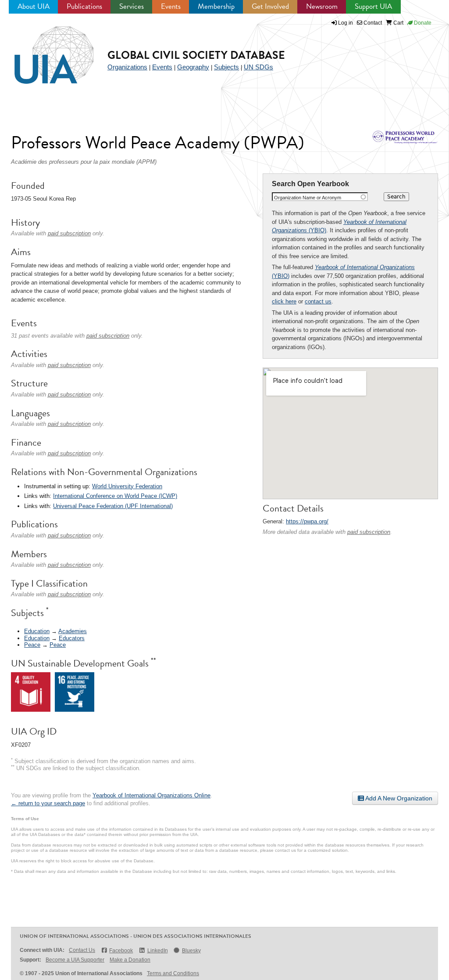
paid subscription (368, 532)
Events (171, 6)
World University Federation (127, 486)
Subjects (226, 67)
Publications (84, 6)
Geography (193, 67)
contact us (318, 301)
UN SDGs (258, 67)
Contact (372, 23)
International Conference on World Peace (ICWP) (115, 496)
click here (284, 301)
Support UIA (373, 6)
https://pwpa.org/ (307, 521)
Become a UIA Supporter (75, 960)
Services (131, 6)
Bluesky (191, 951)
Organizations (127, 67)
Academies (72, 631)
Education (37, 631)
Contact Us (82, 950)
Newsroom (322, 6)
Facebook (121, 951)
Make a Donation (130, 960)
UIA (44, 50)
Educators (72, 638)
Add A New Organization (398, 798)
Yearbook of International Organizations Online (151, 795)
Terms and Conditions (173, 973)
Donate (422, 23)
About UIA (34, 6)
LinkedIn (157, 951)
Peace (32, 644)
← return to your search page (48, 803)
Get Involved (270, 6)
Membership (216, 6)
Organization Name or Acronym (307, 197)
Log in (345, 23)
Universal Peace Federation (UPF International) (113, 506)
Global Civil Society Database (196, 55)
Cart (397, 23)
